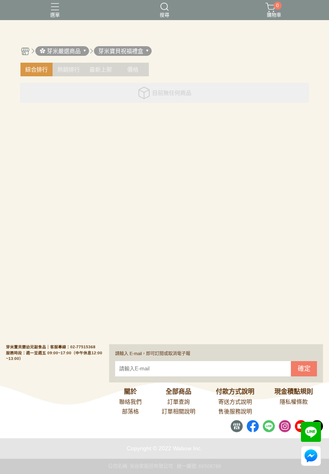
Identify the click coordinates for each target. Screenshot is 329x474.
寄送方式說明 (235, 402)
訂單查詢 (178, 402)
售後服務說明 (235, 411)
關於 (130, 391)
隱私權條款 (294, 402)
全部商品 (178, 391)
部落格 (130, 411)
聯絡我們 (130, 402)
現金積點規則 (293, 391)
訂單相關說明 (178, 411)
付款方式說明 (235, 391)
